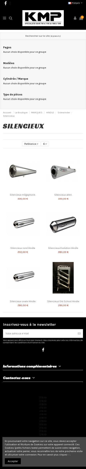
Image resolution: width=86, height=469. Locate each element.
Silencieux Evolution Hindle (63, 248)
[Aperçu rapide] (39, 163)
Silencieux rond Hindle (22, 248)
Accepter (13, 461)
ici (69, 454)
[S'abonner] (79, 333)
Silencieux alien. (63, 194)
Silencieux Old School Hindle (63, 301)
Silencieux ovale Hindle (23, 301)
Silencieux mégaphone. (23, 194)
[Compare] (39, 156)
